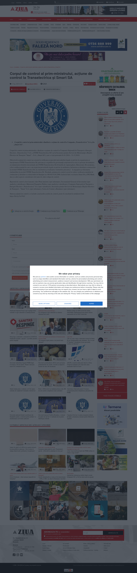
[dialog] (68, 286)
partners (43, 276)
